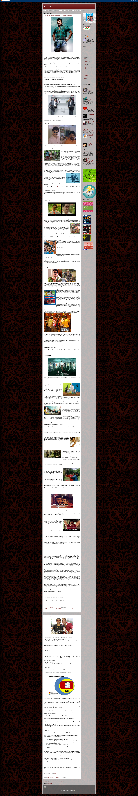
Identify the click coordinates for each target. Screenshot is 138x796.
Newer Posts (47, 781)
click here (87, 132)
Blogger (75, 790)
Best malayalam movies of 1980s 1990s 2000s (54, 608)
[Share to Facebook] (64, 607)
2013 (85, 60)
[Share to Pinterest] (65, 607)
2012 (85, 78)
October (86, 62)
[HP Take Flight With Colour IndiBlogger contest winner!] (87, 224)
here (55, 773)
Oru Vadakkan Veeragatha (61, 186)
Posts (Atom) (50, 783)
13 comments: (57, 777)
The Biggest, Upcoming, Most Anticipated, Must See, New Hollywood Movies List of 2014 (88, 129)
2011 (85, 80)
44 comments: (56, 607)
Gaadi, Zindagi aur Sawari (87, 151)
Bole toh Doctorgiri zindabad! (50, 616)
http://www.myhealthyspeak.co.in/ (49, 601)
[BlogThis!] (62, 607)
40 (86, 244)
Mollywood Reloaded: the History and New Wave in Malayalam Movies (59, 15)
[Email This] (61, 607)
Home (62, 781)
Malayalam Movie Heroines (67, 608)
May (85, 65)
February (86, 75)
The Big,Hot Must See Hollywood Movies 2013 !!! (90, 89)
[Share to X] (63, 607)
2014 (85, 58)
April (86, 72)
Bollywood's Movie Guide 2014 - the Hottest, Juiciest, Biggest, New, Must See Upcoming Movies (90, 160)
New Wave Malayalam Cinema (61, 609)
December (87, 61)
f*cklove (47, 6)
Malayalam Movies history (51, 609)
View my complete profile (87, 43)
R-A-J (89, 36)
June (86, 64)
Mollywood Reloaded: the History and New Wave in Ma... (89, 68)
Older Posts (77, 781)
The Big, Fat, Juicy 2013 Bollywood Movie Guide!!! (90, 135)
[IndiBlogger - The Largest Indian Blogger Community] (87, 241)
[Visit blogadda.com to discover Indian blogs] (89, 250)
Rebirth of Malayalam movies (72, 609)
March (86, 74)
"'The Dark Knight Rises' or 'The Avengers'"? (90, 144)
